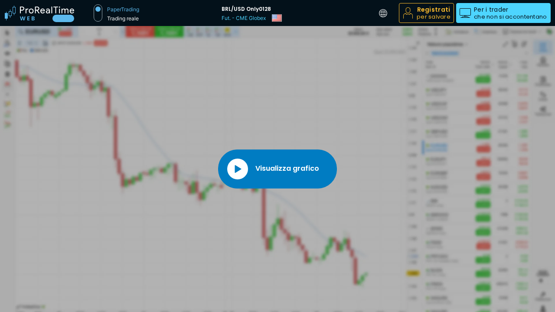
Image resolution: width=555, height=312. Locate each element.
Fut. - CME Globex (244, 18)
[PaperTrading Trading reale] (98, 13)
